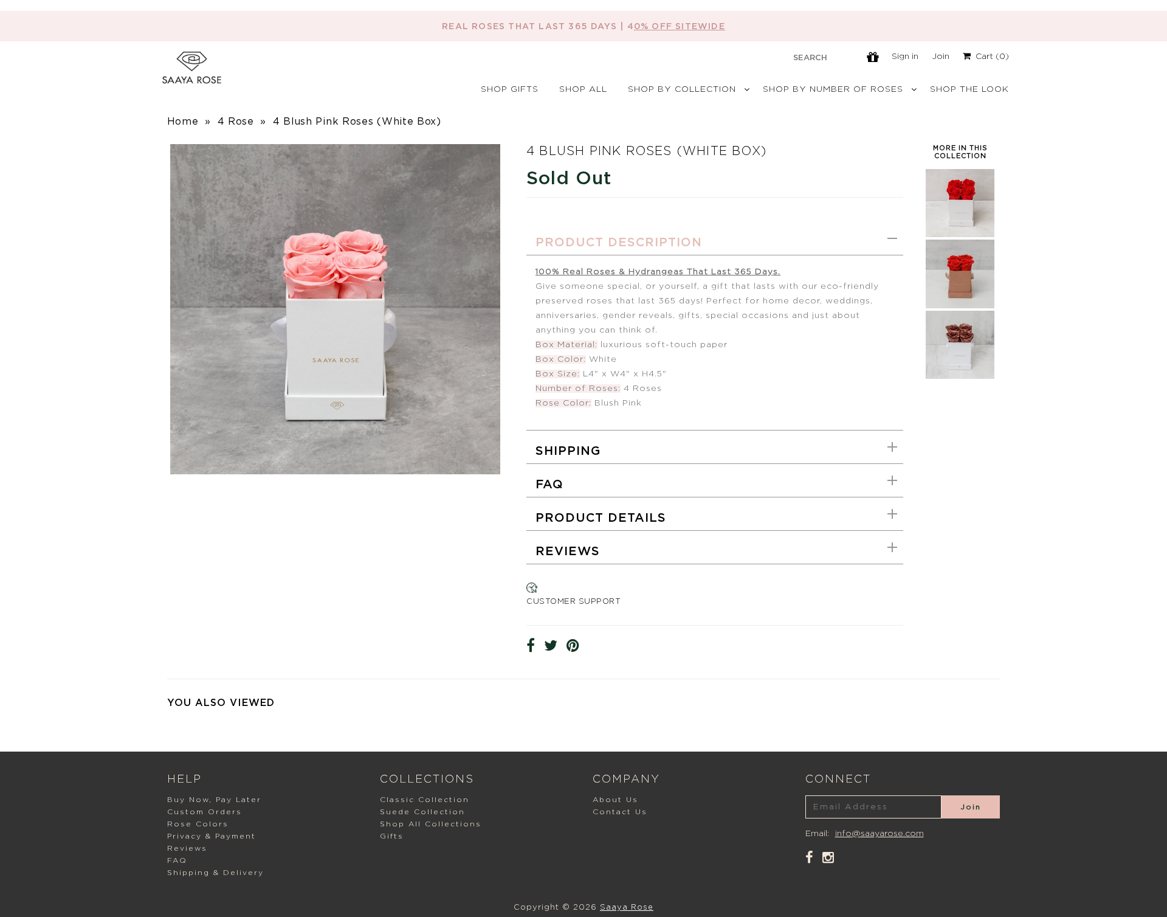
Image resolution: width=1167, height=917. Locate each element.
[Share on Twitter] (550, 646)
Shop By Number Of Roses (833, 89)
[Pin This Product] (572, 646)
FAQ (549, 485)
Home (183, 121)
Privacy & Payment (211, 836)
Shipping (568, 451)
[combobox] (810, 57)
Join (940, 56)
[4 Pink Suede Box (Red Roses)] (960, 305)
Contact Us (620, 811)
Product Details (600, 518)
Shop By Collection (682, 89)
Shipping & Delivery (215, 872)
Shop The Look (969, 89)
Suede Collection (422, 811)
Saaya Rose (626, 908)
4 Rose (236, 121)
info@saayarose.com (879, 833)
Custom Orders (204, 811)
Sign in (905, 56)
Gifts (392, 836)
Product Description (618, 243)
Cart (990, 56)
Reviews (567, 551)
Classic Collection (424, 799)
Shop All (583, 89)
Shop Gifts (510, 89)
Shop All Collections (430, 824)
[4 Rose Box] (960, 234)
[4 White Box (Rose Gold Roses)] (960, 375)
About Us (615, 799)
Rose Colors (198, 824)
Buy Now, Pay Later (214, 799)
